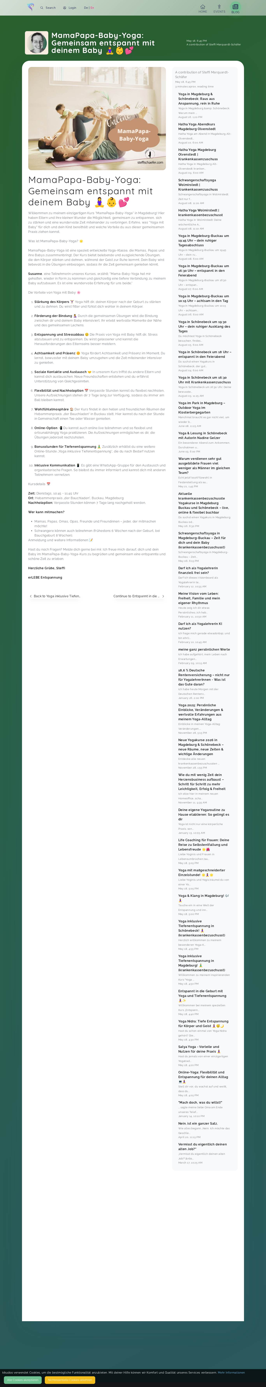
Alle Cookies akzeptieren (22, 1380)
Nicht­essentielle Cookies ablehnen (70, 1380)
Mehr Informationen (231, 1372)
